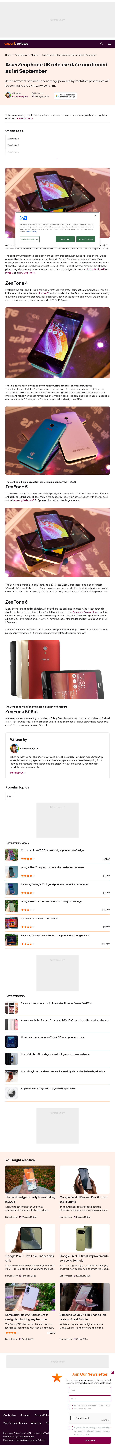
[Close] (96, 215)
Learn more (23, 118)
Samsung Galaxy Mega (85, 612)
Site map (25, 1415)
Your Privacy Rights (29, 239)
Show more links (57, 159)
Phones (34, 55)
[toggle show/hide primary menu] (109, 43)
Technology (21, 55)
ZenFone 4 (13, 138)
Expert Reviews (14, 43)
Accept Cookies (86, 239)
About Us (36, 1422)
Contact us (9, 1415)
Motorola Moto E (95, 269)
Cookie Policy (31, 232)
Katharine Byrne (20, 96)
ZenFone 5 (13, 145)
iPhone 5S (44, 293)
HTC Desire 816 (26, 272)
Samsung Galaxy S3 (23, 500)
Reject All (65, 239)
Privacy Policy (42, 1415)
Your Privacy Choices (15, 1422)
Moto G (9, 272)
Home (8, 55)
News (9, 796)
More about (16, 772)
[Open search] (101, 43)
